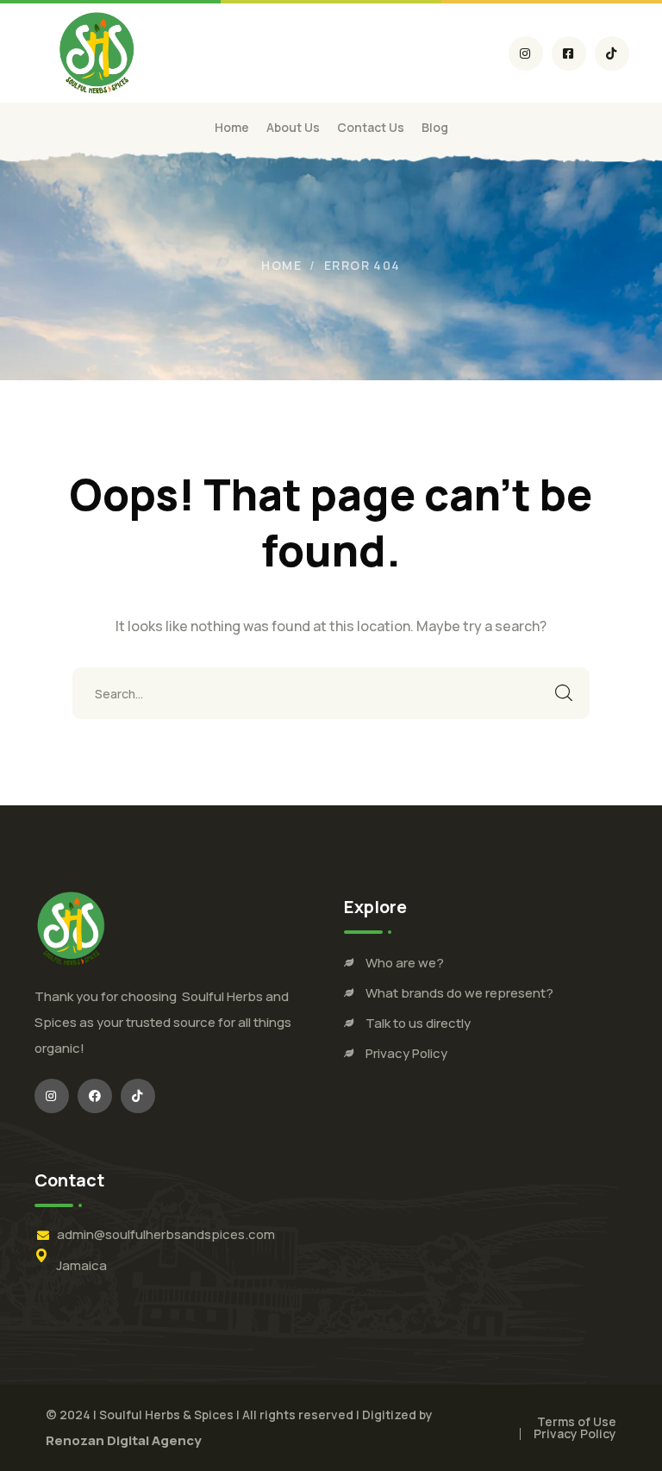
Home (281, 265)
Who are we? (404, 963)
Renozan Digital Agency (124, 1440)
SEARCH (564, 693)
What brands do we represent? (459, 993)
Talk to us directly (418, 1023)
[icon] (526, 53)
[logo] (97, 51)
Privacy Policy (406, 1053)
